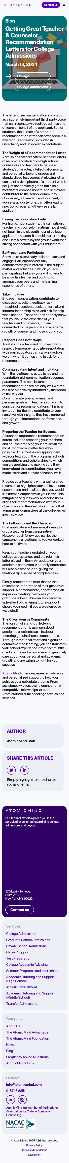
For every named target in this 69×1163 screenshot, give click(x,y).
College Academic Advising (27, 965)
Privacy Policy (34, 1145)
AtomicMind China (20, 1063)
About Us (13, 1026)
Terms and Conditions (34, 1150)
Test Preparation (18, 958)
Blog (9, 1051)
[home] (17, 5)
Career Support (18, 952)
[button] (64, 5)
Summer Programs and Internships (32, 971)
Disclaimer (34, 1154)
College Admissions (21, 934)
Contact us (50, 4)
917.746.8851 (15, 1091)
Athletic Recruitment (21, 987)
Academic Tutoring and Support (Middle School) (30, 995)
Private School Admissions (26, 946)
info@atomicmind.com (24, 1085)
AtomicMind (11, 673)
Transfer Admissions (21, 1004)
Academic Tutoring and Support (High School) (30, 979)
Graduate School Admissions (28, 940)
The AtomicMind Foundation (27, 1039)
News (10, 1045)
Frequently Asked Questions (27, 1057)
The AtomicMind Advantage (27, 1032)
